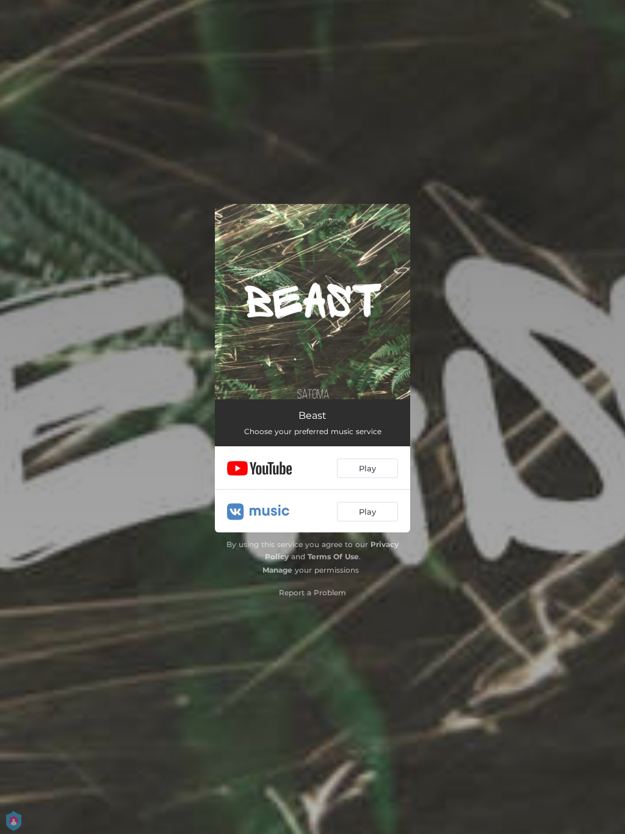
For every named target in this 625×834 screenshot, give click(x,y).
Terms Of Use (333, 556)
